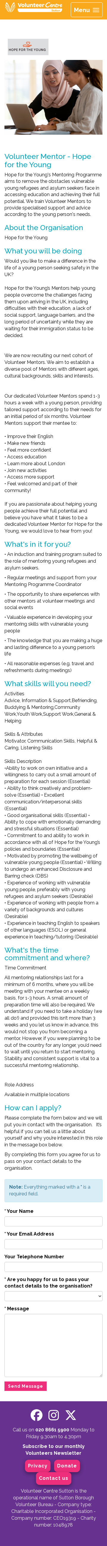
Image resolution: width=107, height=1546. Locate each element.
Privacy (38, 1466)
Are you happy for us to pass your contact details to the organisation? (48, 1283)
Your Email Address (29, 1234)
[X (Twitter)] (71, 1415)
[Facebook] (37, 1415)
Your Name (19, 1211)
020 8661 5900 (52, 1430)
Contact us (53, 1478)
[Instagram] (53, 1415)
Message (16, 1308)
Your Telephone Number (34, 1256)
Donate (67, 1466)
